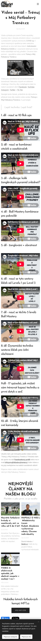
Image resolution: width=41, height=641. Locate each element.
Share (6, 618)
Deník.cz (24, 544)
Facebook (23, 87)
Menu (38, 4)
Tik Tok (20, 90)
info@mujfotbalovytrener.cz (16, 462)
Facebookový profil (22, 459)
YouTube (31, 87)
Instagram (5, 90)
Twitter (12, 90)
